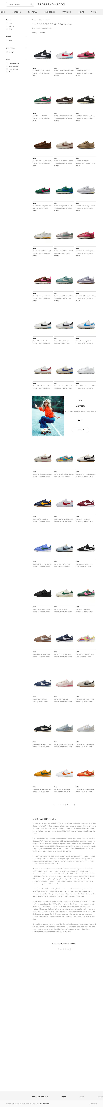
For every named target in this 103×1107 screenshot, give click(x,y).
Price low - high (13, 69)
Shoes (34, 19)
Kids (10, 29)
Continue (93, 1103)
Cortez (11, 52)
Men (10, 24)
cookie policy (44, 1103)
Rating (11, 72)
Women (11, 26)
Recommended (14, 64)
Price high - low (13, 66)
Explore (81, 429)
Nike (10, 41)
